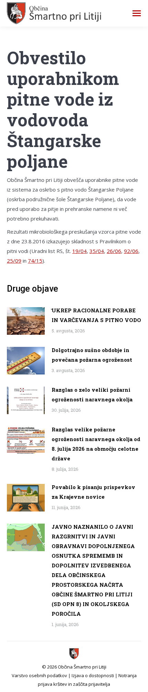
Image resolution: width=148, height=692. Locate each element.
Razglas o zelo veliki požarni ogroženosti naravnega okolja (92, 394)
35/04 (96, 250)
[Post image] (26, 321)
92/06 (131, 250)
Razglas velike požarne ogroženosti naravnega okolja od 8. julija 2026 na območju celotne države (96, 444)
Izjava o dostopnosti (93, 675)
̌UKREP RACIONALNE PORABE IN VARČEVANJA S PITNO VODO (96, 315)
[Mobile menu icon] (136, 13)
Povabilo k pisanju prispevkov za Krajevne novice (93, 492)
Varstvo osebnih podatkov (39, 675)
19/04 (79, 250)
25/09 (14, 260)
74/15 (35, 260)
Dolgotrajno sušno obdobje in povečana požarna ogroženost (92, 355)
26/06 (114, 250)
